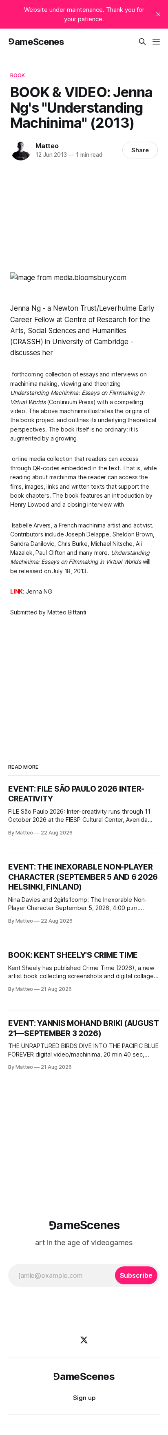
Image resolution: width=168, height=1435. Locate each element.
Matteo (47, 146)
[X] (84, 1340)
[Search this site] (142, 41)
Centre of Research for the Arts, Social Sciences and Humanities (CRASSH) (80, 331)
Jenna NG (39, 591)
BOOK (17, 75)
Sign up (84, 1398)
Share (140, 150)
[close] (158, 14)
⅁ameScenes (36, 41)
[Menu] (156, 41)
